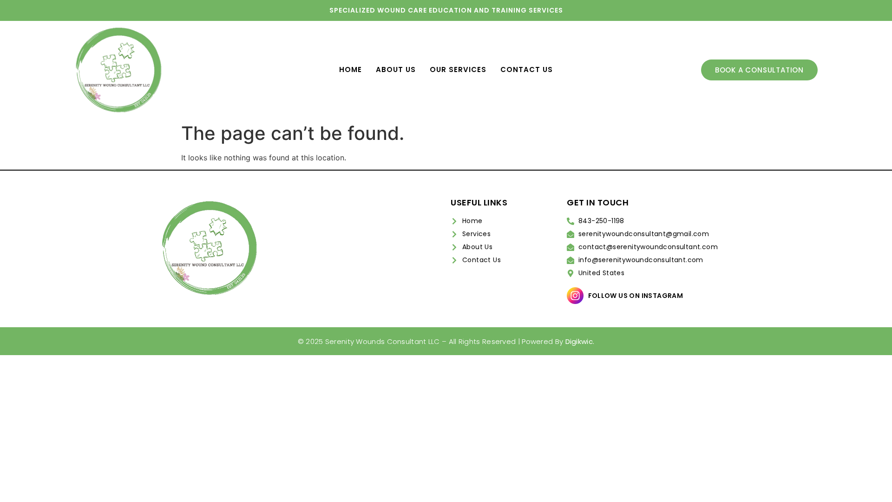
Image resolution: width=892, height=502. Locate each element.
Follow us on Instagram (635, 295)
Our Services (458, 69)
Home (350, 69)
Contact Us (526, 69)
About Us (396, 69)
